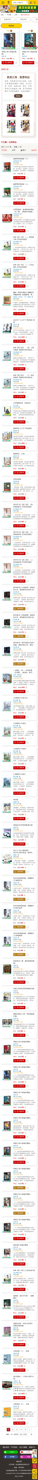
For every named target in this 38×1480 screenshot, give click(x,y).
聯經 (14, 1329)
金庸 (14, 827)
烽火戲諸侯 (16, 241)
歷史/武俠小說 (25, 15)
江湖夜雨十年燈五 (19, 723)
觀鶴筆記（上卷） (19, 454)
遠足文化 (15, 1383)
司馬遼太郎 (16, 161)
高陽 (14, 1328)
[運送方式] (34, 1476)
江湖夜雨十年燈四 (19, 749)
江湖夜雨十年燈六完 (20, 698)
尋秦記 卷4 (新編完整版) (21, 1169)
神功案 (15, 799)
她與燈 (15, 430)
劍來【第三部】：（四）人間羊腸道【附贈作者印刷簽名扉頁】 (23, 350)
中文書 (9, 15)
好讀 (14, 1355)
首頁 (2, 15)
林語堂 (15, 1353)
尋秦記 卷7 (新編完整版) (21, 1092)
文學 (16, 15)
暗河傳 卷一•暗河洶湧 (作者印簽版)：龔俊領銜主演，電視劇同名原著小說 (23, 645)
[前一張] (1, 47)
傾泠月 (15, 324)
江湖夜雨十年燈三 (19, 774)
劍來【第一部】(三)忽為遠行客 (24, 1270)
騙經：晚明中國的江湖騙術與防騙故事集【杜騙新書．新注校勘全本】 (23, 294)
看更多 (18, 96)
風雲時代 (15, 884)
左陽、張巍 (16, 675)
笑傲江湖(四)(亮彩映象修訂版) (23, 988)
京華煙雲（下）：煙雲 (21, 1351)
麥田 (14, 298)
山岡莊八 (15, 1381)
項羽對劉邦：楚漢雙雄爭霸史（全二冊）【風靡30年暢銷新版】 (23, 212)
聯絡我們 (19, 1461)
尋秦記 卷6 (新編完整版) (21, 1143)
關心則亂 (15, 700)
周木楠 (15, 592)
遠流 (14, 163)
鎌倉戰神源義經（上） (21, 184)
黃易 (3, 56)
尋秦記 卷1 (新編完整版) (21, 1194)
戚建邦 (15, 802)
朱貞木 (15, 882)
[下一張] (36, 47)
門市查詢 (14, 1447)
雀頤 (14, 1300)
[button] (2, 2)
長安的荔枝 (17, 479)
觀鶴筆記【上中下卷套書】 (22, 428)
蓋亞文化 (15, 803)
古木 (14, 405)
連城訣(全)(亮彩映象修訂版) (23, 825)
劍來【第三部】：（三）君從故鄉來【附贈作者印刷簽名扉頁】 (23, 377)
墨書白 (15, 855)
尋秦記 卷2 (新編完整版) (21, 1067)
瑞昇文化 (15, 594)
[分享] (34, 1471)
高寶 (14, 243)
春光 (14, 1302)
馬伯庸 (15, 481)
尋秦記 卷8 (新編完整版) (21, 1118)
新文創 (15, 407)
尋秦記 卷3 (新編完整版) (21, 1042)
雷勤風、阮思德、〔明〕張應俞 (22, 297)
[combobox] (19, 2)
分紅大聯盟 (23, 1447)
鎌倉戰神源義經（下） (21, 159)
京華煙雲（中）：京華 (21, 1404)
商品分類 (34, 1466)
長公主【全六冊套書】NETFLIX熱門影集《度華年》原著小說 (23, 852)
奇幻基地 (15, 676)
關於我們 (6, 1447)
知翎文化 (15, 702)
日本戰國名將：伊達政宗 (22, 403)
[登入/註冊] (31, 2)
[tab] (11, 25)
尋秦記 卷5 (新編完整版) (21, 1219)
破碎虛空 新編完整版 (20, 1245)
